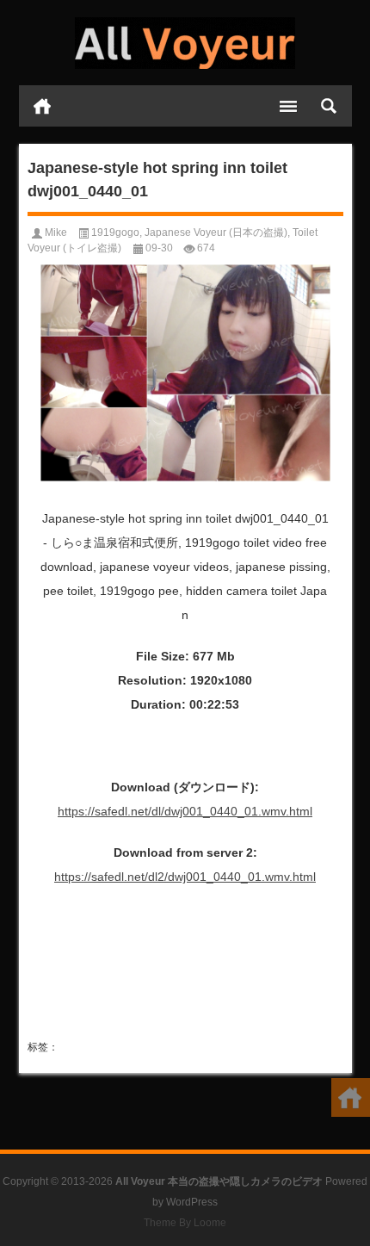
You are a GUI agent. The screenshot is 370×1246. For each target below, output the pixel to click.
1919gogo (115, 232)
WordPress (192, 1202)
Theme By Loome (185, 1223)
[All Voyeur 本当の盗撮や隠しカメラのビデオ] (185, 43)
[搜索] (328, 106)
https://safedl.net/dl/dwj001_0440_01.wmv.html (185, 811)
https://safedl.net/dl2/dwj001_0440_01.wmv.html (185, 876)
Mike (56, 232)
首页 (42, 106)
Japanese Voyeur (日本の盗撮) (216, 232)
